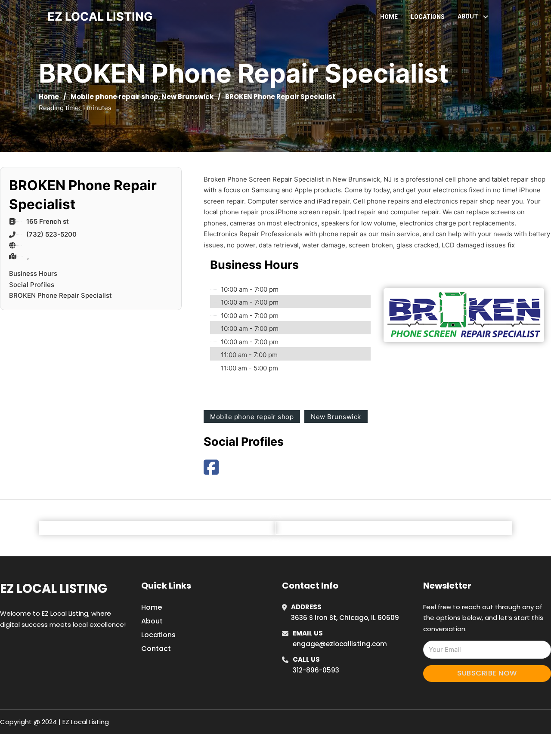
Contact (156, 649)
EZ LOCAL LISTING (100, 16)
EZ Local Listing (53, 588)
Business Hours (33, 273)
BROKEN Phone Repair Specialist (60, 295)
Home (389, 16)
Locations (428, 16)
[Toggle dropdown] (486, 17)
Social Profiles (31, 285)
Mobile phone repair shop (114, 96)
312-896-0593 (316, 670)
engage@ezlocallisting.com (340, 643)
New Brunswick (187, 96)
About (152, 621)
